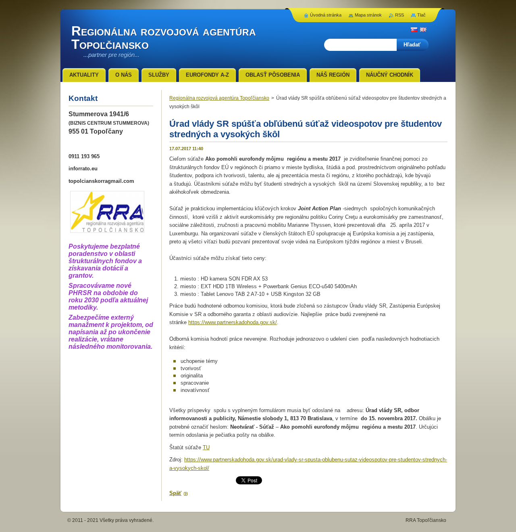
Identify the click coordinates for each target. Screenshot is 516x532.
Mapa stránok (368, 15)
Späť (175, 493)
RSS (399, 15)
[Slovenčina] (414, 29)
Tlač (421, 15)
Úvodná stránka (325, 15)
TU (206, 447)
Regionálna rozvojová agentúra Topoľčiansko (219, 98)
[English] (423, 29)
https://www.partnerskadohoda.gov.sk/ (232, 322)
